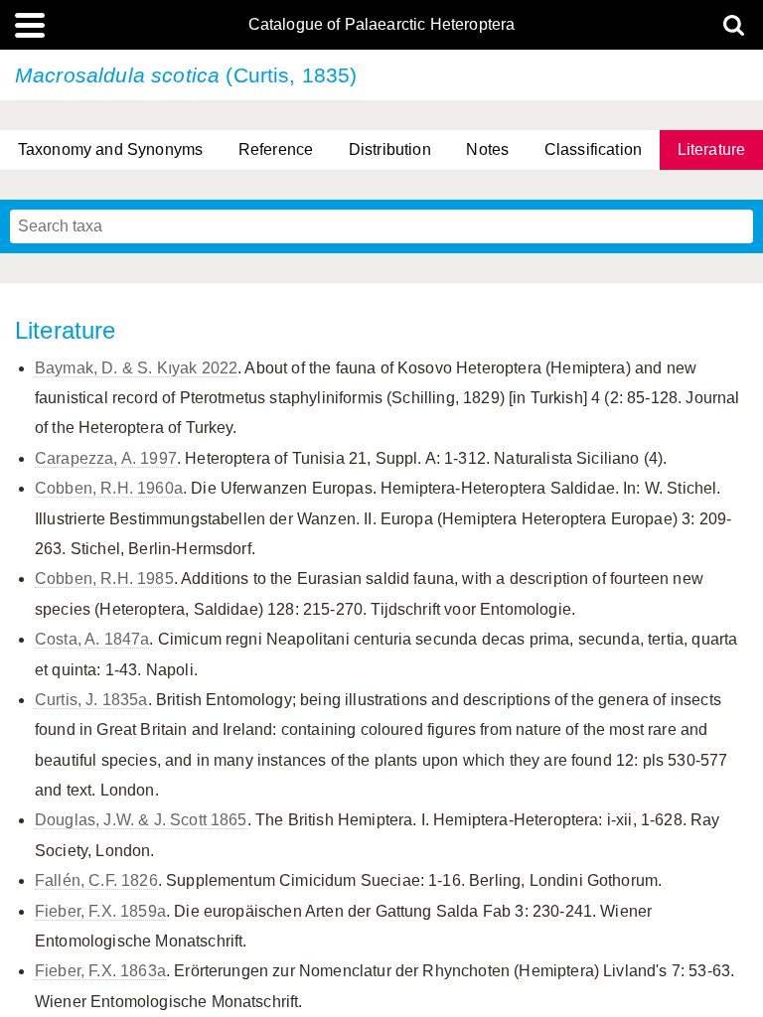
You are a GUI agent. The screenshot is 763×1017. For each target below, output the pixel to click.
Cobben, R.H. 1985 (104, 578)
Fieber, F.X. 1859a (100, 911)
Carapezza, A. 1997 (106, 458)
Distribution (390, 149)
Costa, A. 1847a (92, 639)
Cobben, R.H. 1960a (109, 488)
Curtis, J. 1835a (91, 699)
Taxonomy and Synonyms (110, 149)
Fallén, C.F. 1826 (96, 880)
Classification (593, 149)
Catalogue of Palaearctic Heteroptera (382, 25)
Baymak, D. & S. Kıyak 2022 (136, 368)
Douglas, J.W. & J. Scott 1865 (141, 819)
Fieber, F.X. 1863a (100, 970)
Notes (487, 149)
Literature (712, 149)
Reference (275, 149)
